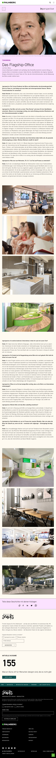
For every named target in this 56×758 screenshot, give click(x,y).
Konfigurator (6, 731)
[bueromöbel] (9, 2)
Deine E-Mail (5, 710)
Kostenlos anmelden (10, 718)
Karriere (31, 734)
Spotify (12, 748)
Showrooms (5, 734)
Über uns (31, 728)
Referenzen (5, 737)
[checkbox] (3, 637)
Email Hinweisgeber (48, 751)
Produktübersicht (7, 728)
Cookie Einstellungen (8, 753)
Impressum (34, 751)
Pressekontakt (33, 737)
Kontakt (31, 740)
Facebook (3, 748)
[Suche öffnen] (50, 2)
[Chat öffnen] (53, 755)
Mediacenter (5, 740)
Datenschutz (21, 751)
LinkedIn (15, 748)
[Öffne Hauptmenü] (53, 2)
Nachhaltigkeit (33, 731)
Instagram (6, 748)
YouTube (9, 748)
